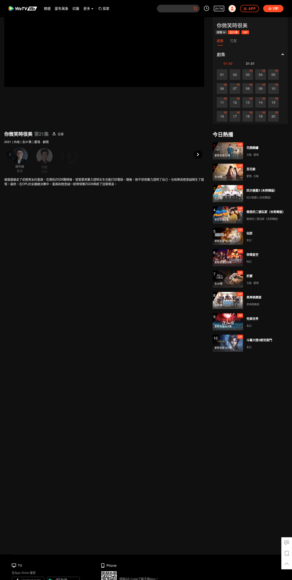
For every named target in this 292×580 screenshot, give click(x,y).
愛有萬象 (61, 8)
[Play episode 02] (235, 74)
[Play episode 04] (260, 74)
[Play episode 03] (247, 74)
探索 (106, 8)
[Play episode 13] (247, 102)
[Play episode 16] (222, 116)
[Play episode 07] (235, 88)
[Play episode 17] (235, 116)
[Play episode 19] (260, 116)
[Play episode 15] (273, 102)
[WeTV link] (23, 8)
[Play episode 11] (222, 102)
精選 (47, 8)
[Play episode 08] (247, 88)
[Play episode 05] (273, 74)
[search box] (195, 8)
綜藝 (75, 8)
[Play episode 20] (273, 116)
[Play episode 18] (247, 116)
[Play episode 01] (222, 74)
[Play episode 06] (222, 88)
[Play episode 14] (260, 102)
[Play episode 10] (273, 88)
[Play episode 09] (260, 88)
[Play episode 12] (235, 102)
